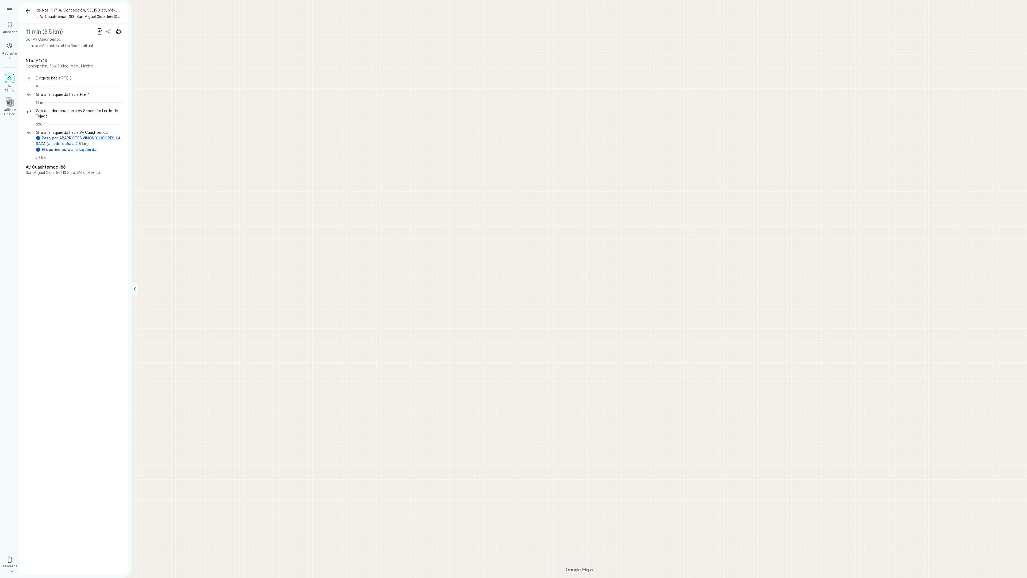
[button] (79, 78)
